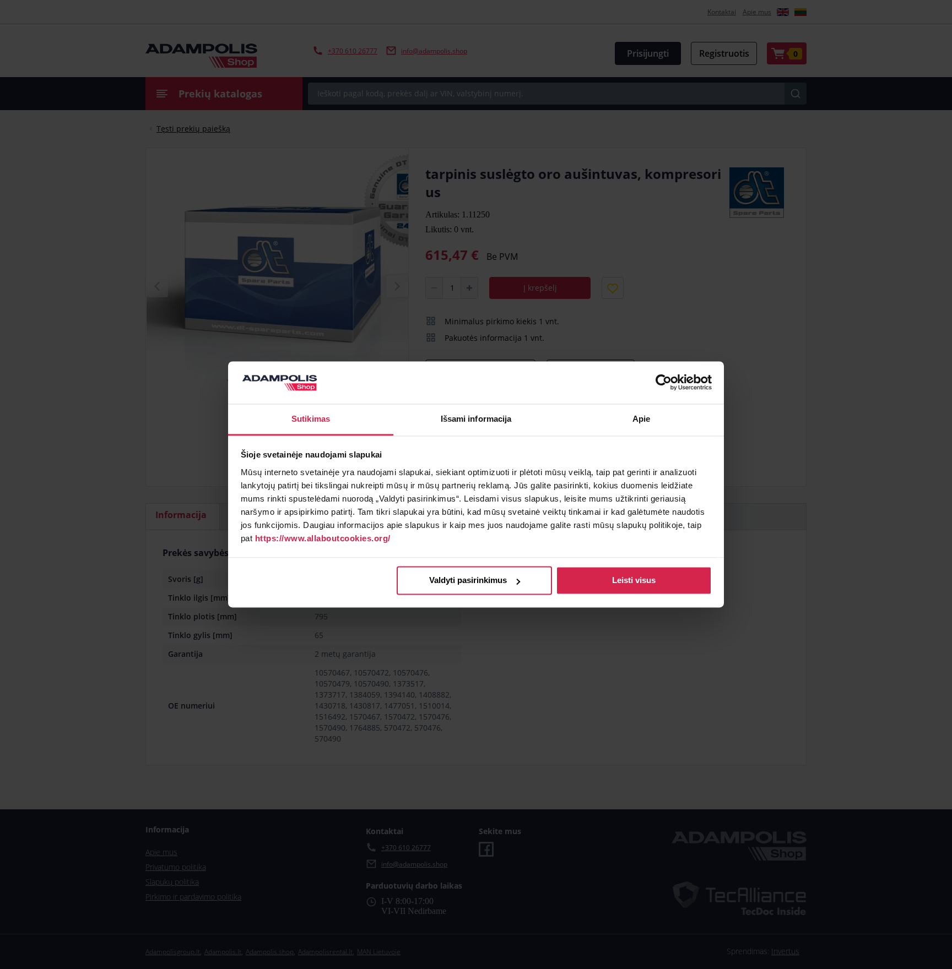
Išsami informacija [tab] (476, 418)
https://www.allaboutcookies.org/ (323, 538)
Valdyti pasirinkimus (468, 580)
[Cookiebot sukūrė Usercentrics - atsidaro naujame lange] (663, 382)
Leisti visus (634, 580)
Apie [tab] (641, 418)
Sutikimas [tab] (310, 418)
